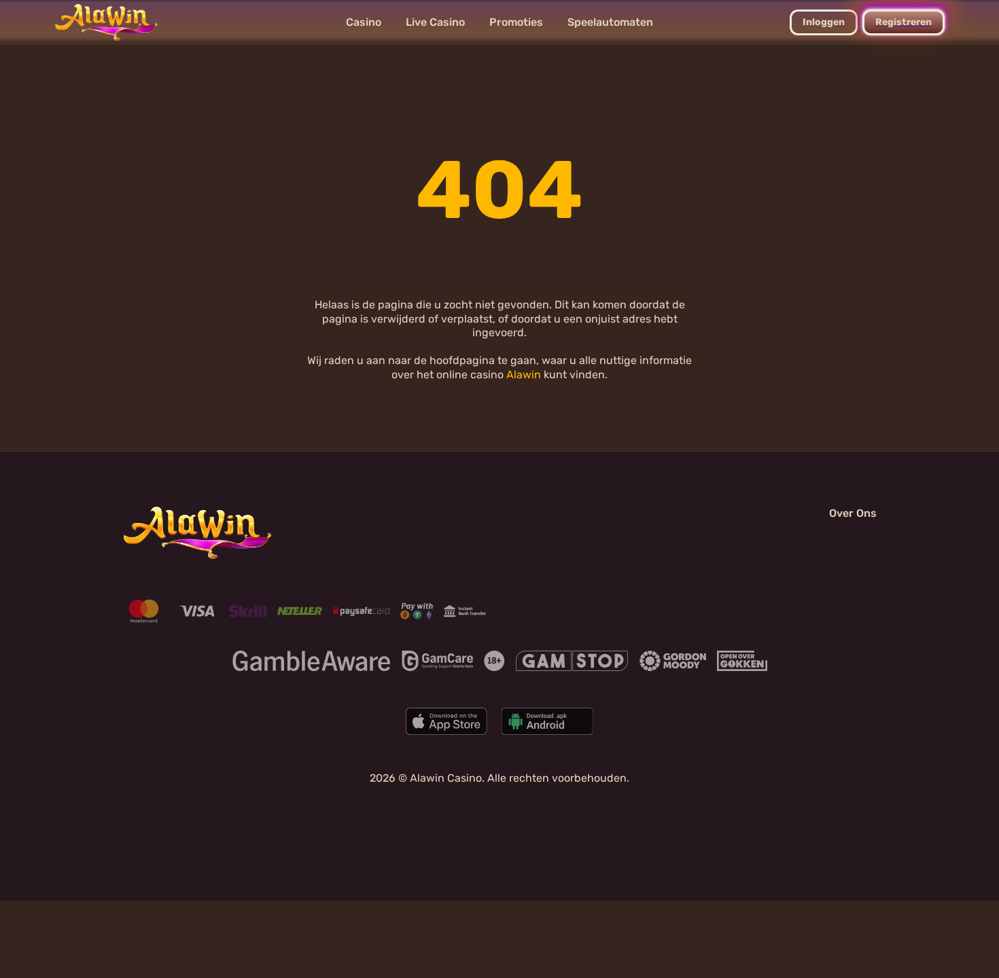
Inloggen (824, 22)
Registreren (903, 22)
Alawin (523, 374)
